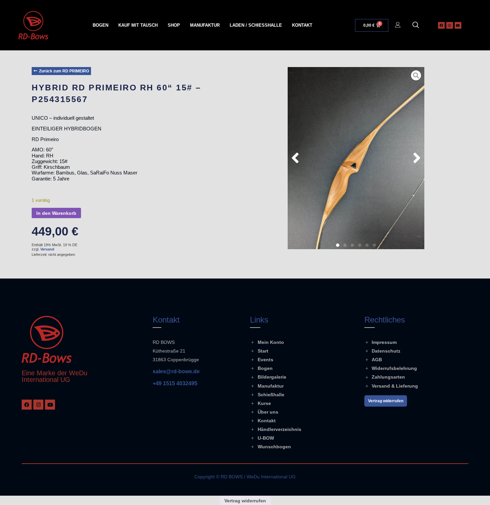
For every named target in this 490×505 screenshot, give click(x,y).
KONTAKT (302, 25)
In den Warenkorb (56, 213)
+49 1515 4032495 (175, 383)
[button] (415, 25)
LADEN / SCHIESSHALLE (256, 25)
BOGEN (100, 25)
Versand (47, 249)
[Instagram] (449, 25)
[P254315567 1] (356, 158)
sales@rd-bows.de (176, 371)
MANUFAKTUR (205, 25)
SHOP (174, 25)
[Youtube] (458, 25)
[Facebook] (441, 25)
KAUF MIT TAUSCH (138, 25)
